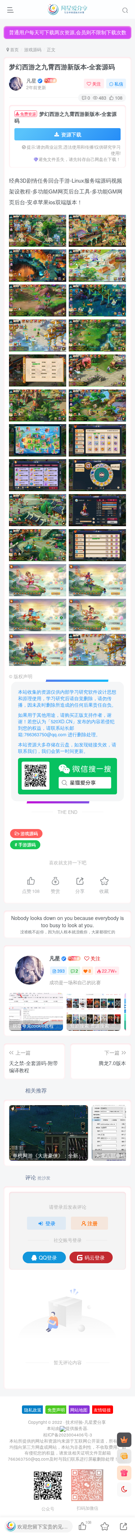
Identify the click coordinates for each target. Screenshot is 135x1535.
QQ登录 (48, 1257)
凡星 (31, 80)
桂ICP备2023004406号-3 (67, 1435)
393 (61, 971)
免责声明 (56, 1410)
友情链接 (102, 1410)
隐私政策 (32, 1410)
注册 (92, 1223)
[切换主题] (124, 1489)
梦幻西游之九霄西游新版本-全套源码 (62, 66)
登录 (50, 1223)
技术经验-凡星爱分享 (86, 1422)
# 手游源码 (25, 844)
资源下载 (71, 134)
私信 (118, 83)
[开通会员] (124, 1439)
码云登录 (95, 1257)
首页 (14, 49)
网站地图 (78, 1410)
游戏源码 (32, 49)
